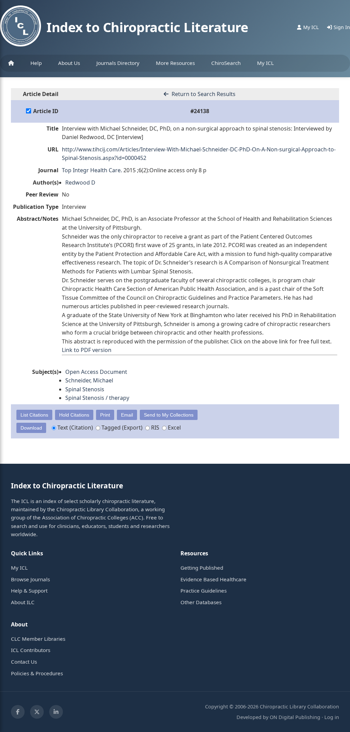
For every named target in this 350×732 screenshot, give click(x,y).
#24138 (199, 111)
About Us (69, 62)
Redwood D (80, 182)
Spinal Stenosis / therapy (97, 398)
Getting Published (201, 567)
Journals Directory (117, 62)
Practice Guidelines (203, 590)
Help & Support (29, 590)
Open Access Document (96, 372)
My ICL (265, 62)
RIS (154, 427)
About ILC (23, 602)
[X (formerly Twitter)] (37, 712)
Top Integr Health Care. (92, 170)
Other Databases (200, 602)
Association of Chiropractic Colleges (85, 517)
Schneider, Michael (89, 380)
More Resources (175, 62)
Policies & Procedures (37, 673)
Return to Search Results (202, 94)
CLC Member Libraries (38, 638)
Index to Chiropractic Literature (147, 27)
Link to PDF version (86, 350)
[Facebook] (18, 712)
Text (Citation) (74, 427)
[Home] (11, 63)
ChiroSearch (226, 62)
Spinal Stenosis (84, 389)
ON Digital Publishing (295, 717)
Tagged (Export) (121, 427)
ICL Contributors (30, 650)
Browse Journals (30, 579)
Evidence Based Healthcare (213, 579)
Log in (331, 717)
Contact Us (24, 661)
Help (36, 62)
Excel (173, 427)
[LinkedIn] (56, 712)
